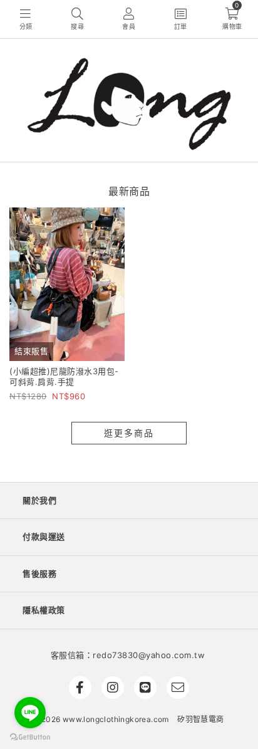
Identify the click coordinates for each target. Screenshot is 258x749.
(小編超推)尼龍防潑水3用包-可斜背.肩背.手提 (64, 376)
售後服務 (39, 573)
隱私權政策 (44, 610)
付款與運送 (44, 537)
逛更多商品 (129, 432)
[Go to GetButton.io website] (30, 736)
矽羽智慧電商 (200, 719)
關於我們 (39, 500)
